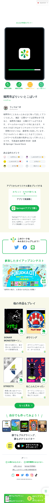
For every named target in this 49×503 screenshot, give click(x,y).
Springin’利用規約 (30, 466)
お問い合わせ (18, 466)
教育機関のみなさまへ (34, 462)
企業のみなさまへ (15, 462)
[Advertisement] (24, 12)
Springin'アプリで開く (26, 208)
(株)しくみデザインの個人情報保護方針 (24, 469)
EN (26, 458)
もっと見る (24, 405)
